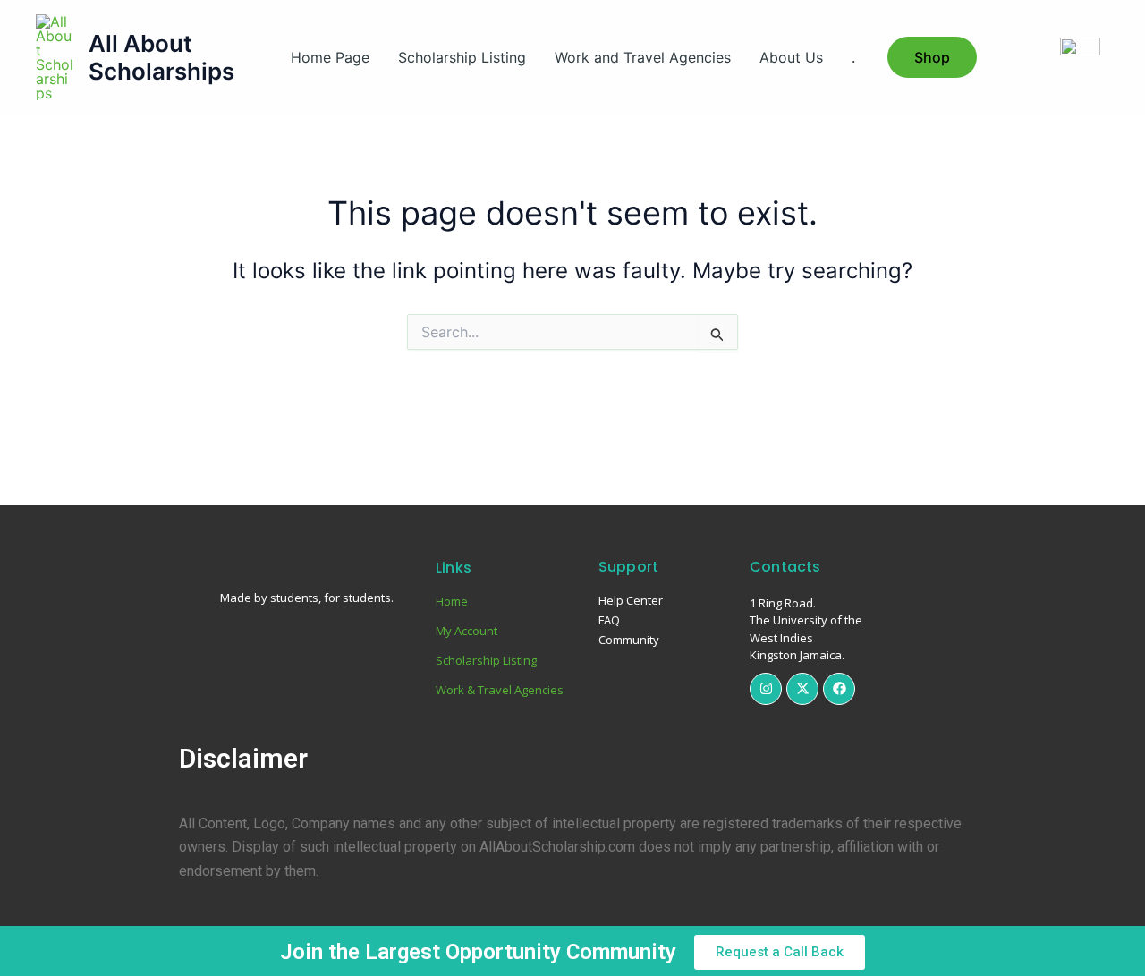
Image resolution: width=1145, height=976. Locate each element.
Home (452, 601)
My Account (466, 631)
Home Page (330, 57)
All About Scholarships (161, 57)
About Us (791, 57)
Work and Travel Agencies (643, 57)
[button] (932, 57)
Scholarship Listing (462, 57)
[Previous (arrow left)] (31, 489)
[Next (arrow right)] (1113, 489)
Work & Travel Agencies (500, 690)
